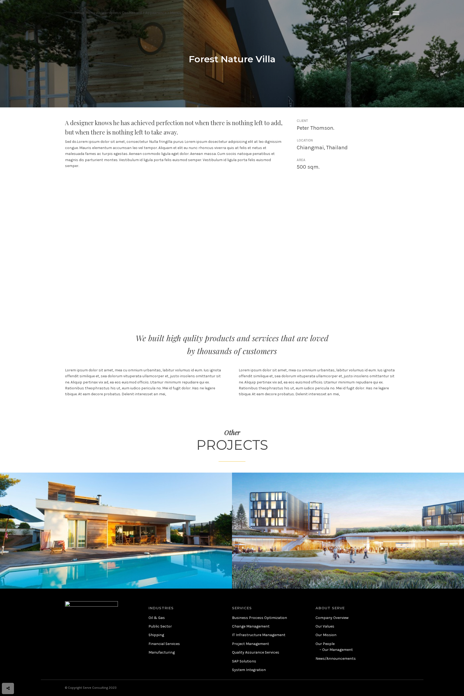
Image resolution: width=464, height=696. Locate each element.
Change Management (251, 626)
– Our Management (336, 649)
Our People (325, 643)
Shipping (156, 635)
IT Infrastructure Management (258, 635)
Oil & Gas (156, 617)
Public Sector (160, 626)
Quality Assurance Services (255, 652)
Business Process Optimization (259, 617)
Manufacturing (161, 652)
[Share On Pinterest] (28, 673)
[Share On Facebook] (13, 673)
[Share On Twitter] (21, 673)
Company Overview (332, 617)
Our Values (325, 626)
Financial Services (164, 643)
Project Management (250, 643)
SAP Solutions (244, 661)
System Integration (249, 670)
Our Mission (326, 635)
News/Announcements (336, 658)
